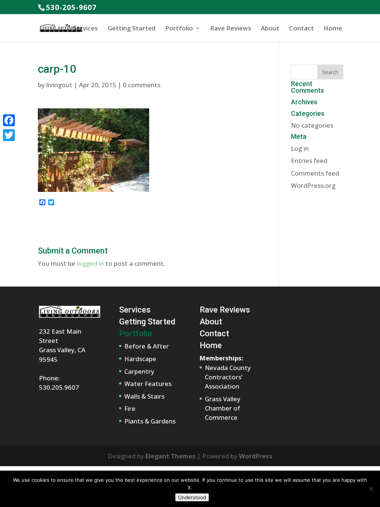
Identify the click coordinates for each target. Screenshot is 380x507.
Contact (301, 28)
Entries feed (309, 160)
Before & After (146, 346)
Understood (192, 497)
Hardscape (140, 358)
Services (85, 28)
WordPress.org (313, 185)
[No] (370, 489)
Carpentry (139, 371)
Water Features (147, 383)
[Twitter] (8, 135)
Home (333, 28)
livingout (59, 85)
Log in (300, 148)
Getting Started (131, 28)
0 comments (141, 85)
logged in (90, 263)
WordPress (255, 456)
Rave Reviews (230, 28)
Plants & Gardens (150, 421)
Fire (129, 408)
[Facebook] (8, 120)
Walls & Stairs (144, 396)
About (270, 28)
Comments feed (315, 173)
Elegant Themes (170, 456)
